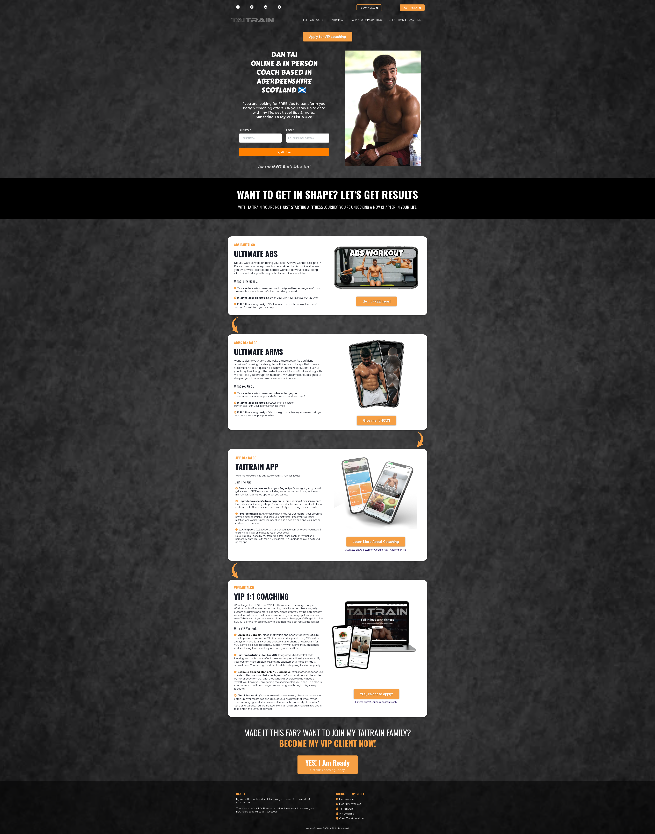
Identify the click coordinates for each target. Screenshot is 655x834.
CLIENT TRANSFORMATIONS (404, 20)
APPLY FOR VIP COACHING (367, 20)
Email (290, 130)
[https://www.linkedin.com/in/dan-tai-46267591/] (265, 7)
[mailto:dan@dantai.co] (279, 7)
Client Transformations (351, 818)
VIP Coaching (346, 813)
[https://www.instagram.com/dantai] (252, 7)
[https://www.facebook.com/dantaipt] (238, 7)
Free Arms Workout (350, 804)
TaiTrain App (346, 808)
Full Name (245, 130)
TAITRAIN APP (337, 20)
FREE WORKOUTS (313, 20)
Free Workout (346, 799)
